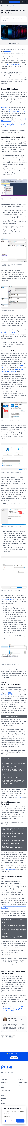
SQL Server (7, 5)
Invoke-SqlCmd (8, 109)
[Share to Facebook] (2, 1036)
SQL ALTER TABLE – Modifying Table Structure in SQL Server (13, 1009)
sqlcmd (5, 126)
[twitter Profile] (3, 20)
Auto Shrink (14, 333)
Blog (2, 5)
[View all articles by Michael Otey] (5, 1019)
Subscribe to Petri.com (14, 1)
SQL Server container (7, 599)
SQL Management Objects (17, 111)
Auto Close (4, 333)
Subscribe (14, 1057)
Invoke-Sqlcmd (10, 869)
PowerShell (4, 107)
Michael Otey (13, 18)
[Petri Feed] (9, 1073)
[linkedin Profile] (6, 20)
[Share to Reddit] (13, 1036)
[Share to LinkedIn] (12, 1073)
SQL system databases (14, 64)
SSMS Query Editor (9, 125)
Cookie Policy (7, 1116)
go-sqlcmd (19, 797)
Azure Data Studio (21, 125)
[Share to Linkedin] (10, 1036)
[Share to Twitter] (6, 1036)
